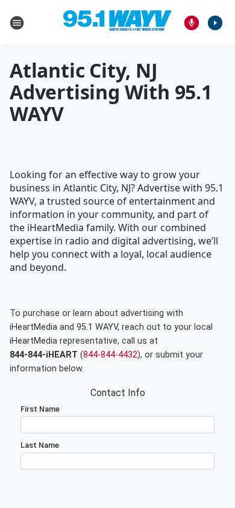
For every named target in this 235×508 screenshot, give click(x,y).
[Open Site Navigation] (17, 23)
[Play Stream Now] (215, 23)
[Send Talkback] (191, 23)
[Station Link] (117, 23)
